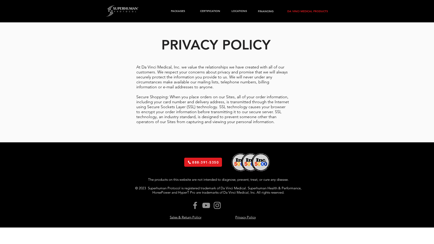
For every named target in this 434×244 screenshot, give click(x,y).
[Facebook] (195, 205)
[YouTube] (206, 205)
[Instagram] (217, 205)
